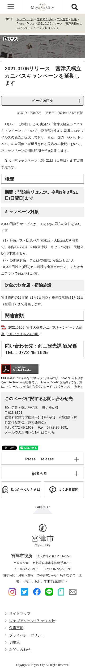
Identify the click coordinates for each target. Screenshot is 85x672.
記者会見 (39, 474)
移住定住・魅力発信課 (21, 407)
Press (20, 23)
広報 (74, 19)
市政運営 (62, 19)
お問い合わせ (19, 649)
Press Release (39, 459)
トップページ (25, 19)
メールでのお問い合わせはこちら (29, 432)
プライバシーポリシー (27, 635)
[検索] (74, 7)
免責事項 (16, 628)
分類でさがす (45, 19)
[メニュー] (10, 7)
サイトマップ (19, 613)
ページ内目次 (42, 101)
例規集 (14, 642)
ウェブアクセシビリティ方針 (32, 621)
